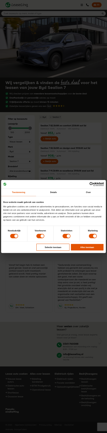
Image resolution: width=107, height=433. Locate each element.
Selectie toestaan (53, 247)
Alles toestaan (87, 247)
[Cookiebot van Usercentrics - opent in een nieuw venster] (91, 184)
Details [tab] (53, 192)
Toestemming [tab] (18, 192)
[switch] (40, 236)
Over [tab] (88, 192)
